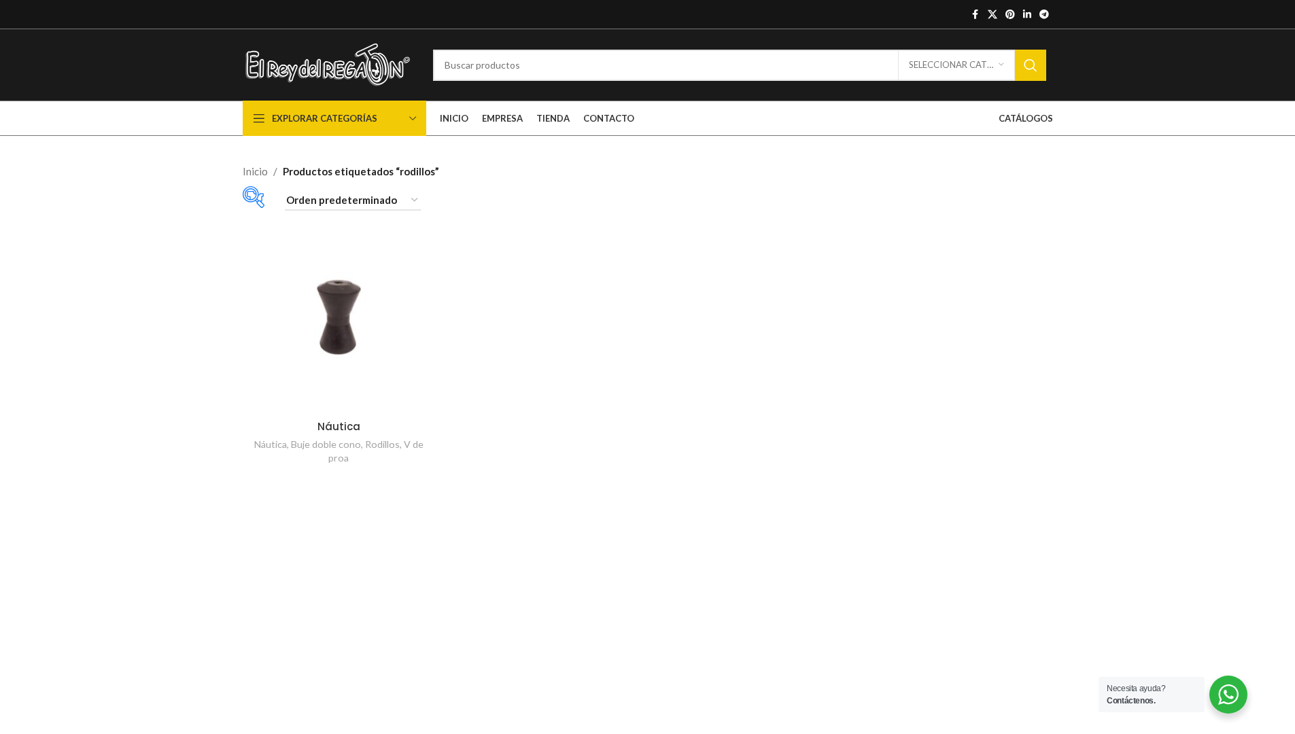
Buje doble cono (326, 444)
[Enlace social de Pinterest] (1010, 14)
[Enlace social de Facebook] (975, 14)
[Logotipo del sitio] (328, 63)
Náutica (338, 426)
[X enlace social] (992, 14)
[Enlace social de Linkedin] (1027, 14)
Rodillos (382, 444)
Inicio (255, 171)
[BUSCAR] (1030, 65)
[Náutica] (339, 317)
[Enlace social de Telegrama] (1044, 14)
